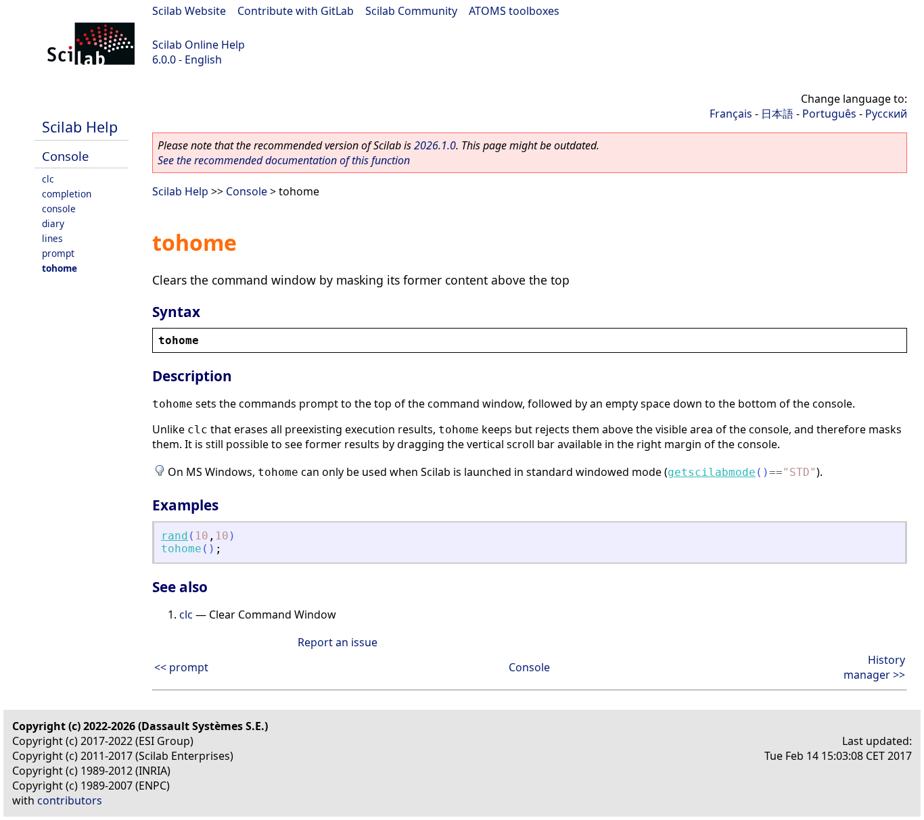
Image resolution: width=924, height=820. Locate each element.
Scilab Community (411, 10)
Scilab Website (189, 10)
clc (48, 178)
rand (174, 535)
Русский (886, 113)
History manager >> (874, 667)
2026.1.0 (435, 145)
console (59, 208)
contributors (69, 800)
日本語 (777, 113)
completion (66, 193)
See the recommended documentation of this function (284, 160)
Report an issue (337, 642)
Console (65, 155)
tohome (59, 268)
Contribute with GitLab (295, 10)
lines (52, 238)
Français (731, 113)
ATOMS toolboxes (514, 10)
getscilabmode (712, 472)
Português (829, 113)
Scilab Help (80, 127)
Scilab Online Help (198, 44)
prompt (58, 253)
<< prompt (181, 667)
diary (53, 223)
